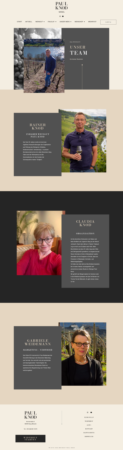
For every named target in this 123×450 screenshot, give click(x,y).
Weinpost (92, 21)
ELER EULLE (89, 417)
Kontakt (89, 429)
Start (19, 21)
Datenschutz (89, 432)
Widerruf (89, 421)
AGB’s (89, 425)
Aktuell (28, 21)
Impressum (89, 436)
